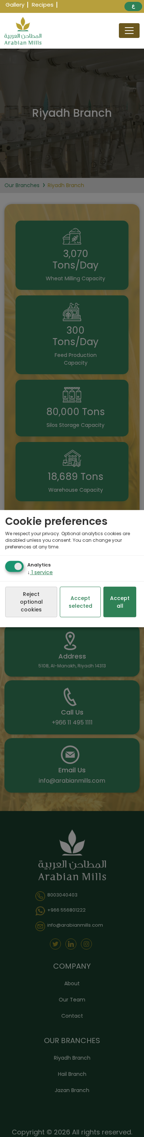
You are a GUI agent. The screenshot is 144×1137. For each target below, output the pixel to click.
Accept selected (80, 602)
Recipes (43, 4)
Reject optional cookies (31, 601)
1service (40, 572)
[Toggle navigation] (129, 30)
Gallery (15, 4)
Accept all (120, 602)
